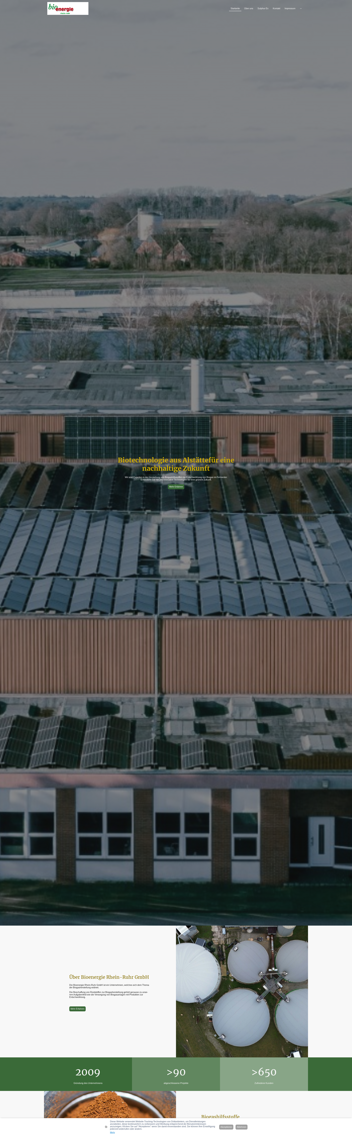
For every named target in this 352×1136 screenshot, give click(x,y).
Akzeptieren (226, 1127)
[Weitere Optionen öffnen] (301, 8)
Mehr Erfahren (176, 487)
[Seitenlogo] (67, 8)
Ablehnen (241, 1127)
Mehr (112, 1132)
